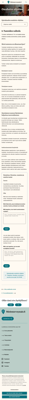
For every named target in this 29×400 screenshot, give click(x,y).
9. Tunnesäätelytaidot (7, 293)
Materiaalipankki (8, 349)
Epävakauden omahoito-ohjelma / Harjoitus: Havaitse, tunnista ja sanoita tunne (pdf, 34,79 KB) (15, 275)
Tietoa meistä (7, 335)
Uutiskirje (6, 345)
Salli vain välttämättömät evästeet (14, 393)
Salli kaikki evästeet (14, 396)
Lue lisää (24, 385)
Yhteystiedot (7, 340)
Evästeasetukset (14, 389)
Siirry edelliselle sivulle (10, 289)
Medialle (6, 354)
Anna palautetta (8, 330)
